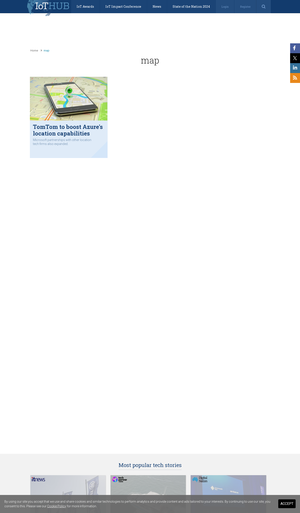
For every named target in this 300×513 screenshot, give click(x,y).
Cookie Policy (56, 506)
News (157, 6)
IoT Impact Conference (123, 6)
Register (245, 6)
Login (225, 6)
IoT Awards (85, 6)
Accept (286, 504)
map (46, 50)
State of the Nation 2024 (191, 6)
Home (34, 50)
